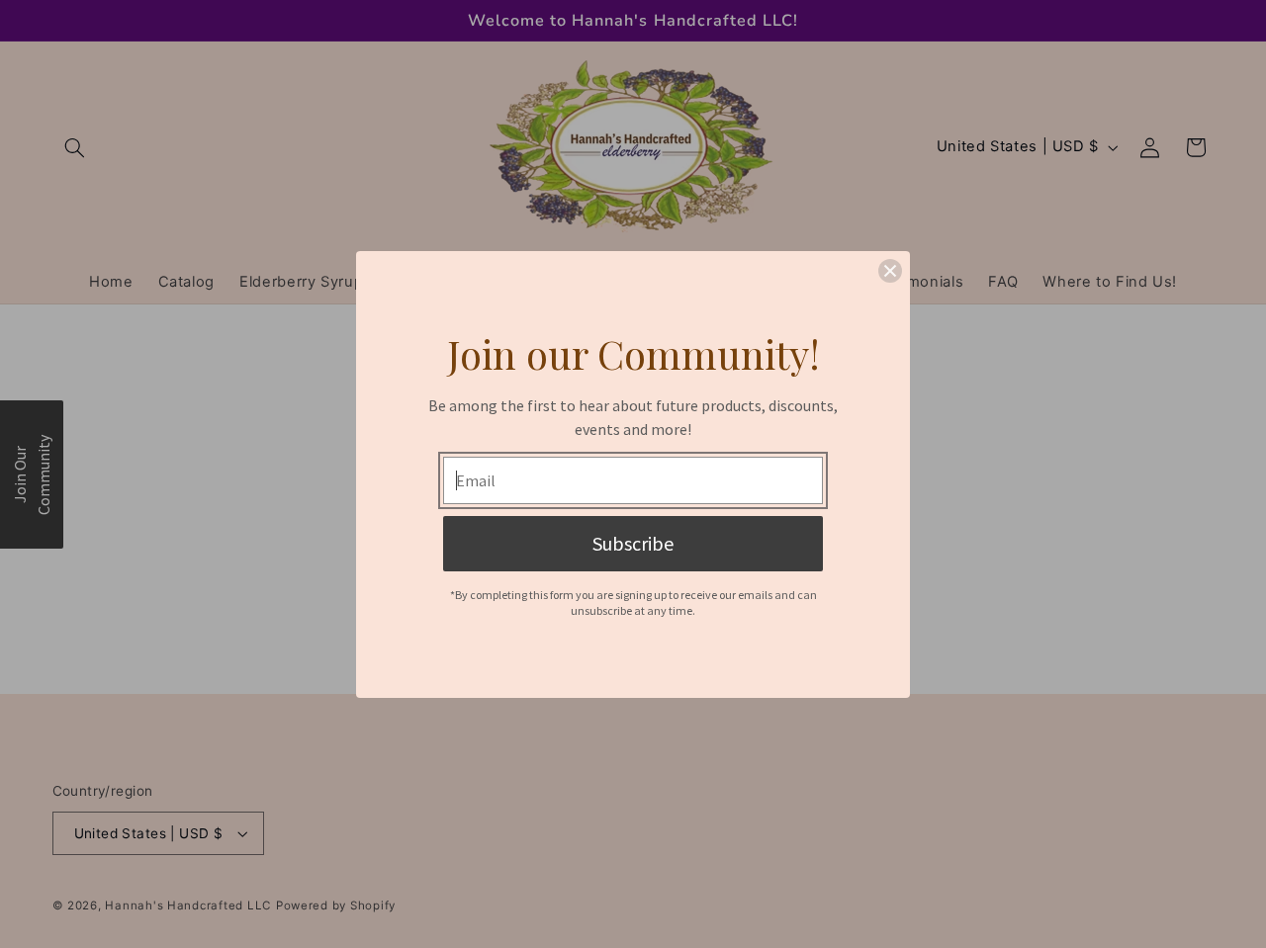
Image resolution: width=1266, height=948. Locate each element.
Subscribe (633, 543)
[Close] (890, 271)
